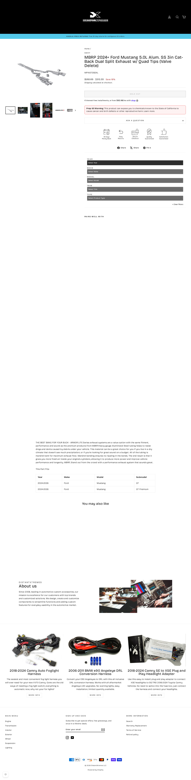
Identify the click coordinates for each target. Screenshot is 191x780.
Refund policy (132, 734)
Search (129, 721)
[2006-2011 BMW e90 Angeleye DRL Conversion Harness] (95, 650)
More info (34, 695)
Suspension (10, 743)
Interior (8, 730)
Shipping (88, 83)
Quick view (27, 541)
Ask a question (135, 120)
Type (89, 194)
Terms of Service (133, 730)
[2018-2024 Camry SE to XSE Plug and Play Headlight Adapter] (156, 650)
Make (90, 168)
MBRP (87, 53)
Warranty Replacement (136, 726)
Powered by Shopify (95, 770)
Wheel (8, 739)
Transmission (11, 726)
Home (87, 49)
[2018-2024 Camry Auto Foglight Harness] (34, 650)
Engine (8, 721)
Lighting (8, 748)
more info (156, 695)
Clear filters (177, 204)
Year (90, 159)
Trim (89, 186)
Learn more (149, 111)
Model (91, 177)
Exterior (8, 734)
